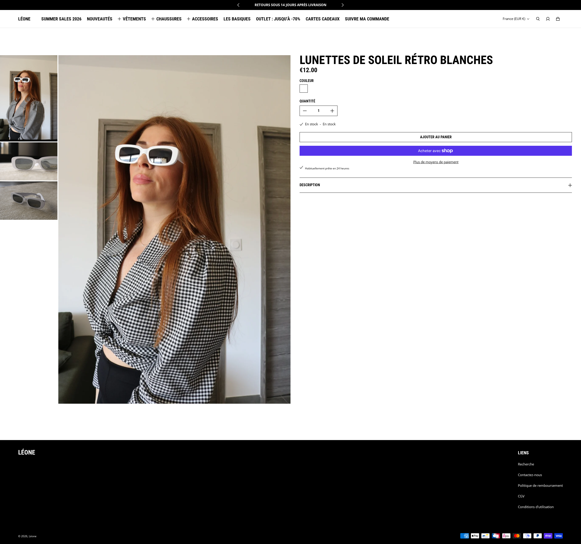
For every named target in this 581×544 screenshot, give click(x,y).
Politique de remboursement (540, 485)
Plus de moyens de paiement (435, 162)
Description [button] (310, 185)
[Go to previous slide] (238, 5)
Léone (33, 536)
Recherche (526, 464)
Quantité (307, 101)
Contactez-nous (530, 474)
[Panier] (558, 19)
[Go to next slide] (342, 5)
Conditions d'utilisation (536, 506)
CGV (521, 496)
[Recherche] (538, 19)
